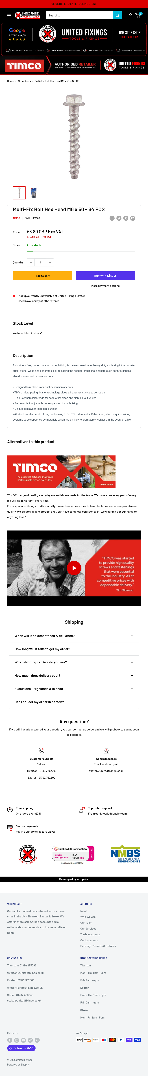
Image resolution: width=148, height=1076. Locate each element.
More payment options (105, 285)
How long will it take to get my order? (42, 649)
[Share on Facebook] (112, 218)
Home (10, 81)
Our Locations (89, 940)
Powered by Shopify (18, 1064)
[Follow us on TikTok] (30, 1040)
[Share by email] (132, 218)
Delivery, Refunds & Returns (98, 946)
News (83, 911)
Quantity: (19, 262)
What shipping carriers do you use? (41, 662)
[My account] (130, 15)
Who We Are (88, 916)
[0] (138, 15)
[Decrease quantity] (30, 262)
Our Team (86, 922)
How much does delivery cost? (37, 675)
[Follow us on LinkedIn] (37, 1040)
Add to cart (43, 275)
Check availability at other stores (38, 300)
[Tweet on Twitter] (125, 218)
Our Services (88, 928)
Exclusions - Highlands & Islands (39, 689)
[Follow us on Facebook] (9, 1040)
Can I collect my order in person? (39, 702)
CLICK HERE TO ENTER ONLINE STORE (74, 3)
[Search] (117, 15)
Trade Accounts (90, 934)
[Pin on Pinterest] (118, 218)
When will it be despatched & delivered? (45, 636)
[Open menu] (9, 15)
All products (24, 81)
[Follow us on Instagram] (16, 1040)
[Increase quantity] (50, 262)
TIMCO (16, 218)
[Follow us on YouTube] (23, 1040)
